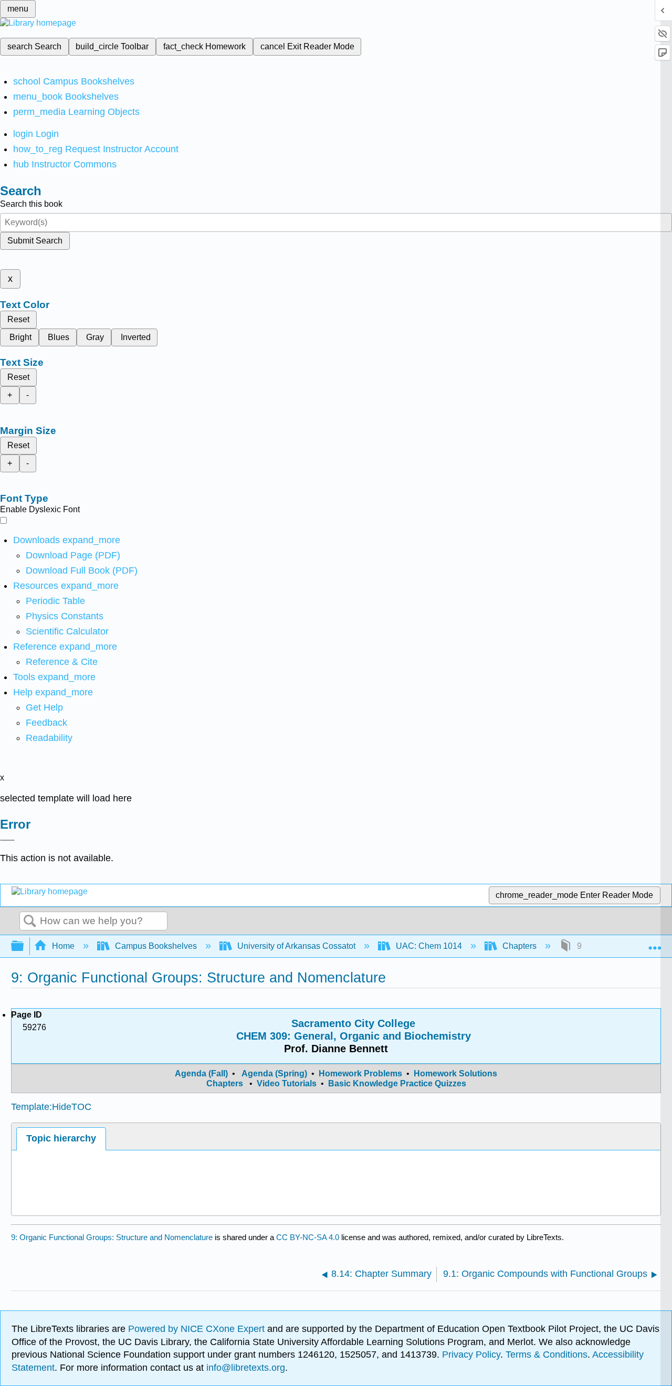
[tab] (61, 1138)
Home (63, 945)
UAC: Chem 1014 (429, 945)
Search (29, 921)
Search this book (31, 203)
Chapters (519, 945)
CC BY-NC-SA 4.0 (307, 1237)
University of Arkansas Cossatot (296, 945)
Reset (18, 319)
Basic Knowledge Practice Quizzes (397, 1083)
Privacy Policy (471, 1354)
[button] (46, 722)
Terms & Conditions (546, 1354)
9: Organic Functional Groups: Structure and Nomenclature (112, 1237)
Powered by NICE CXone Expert (197, 1329)
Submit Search (34, 240)
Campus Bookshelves (156, 945)
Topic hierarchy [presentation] (61, 1138)
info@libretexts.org (244, 1367)
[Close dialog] (7, 840)
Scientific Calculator (67, 631)
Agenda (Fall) (202, 1073)
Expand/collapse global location (654, 943)
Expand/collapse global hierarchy (24, 946)
